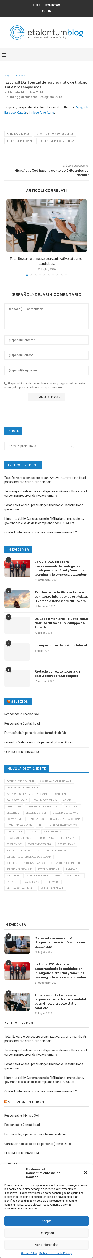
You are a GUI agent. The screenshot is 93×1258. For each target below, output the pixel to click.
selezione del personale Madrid (26, 863)
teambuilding (31, 882)
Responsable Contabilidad (22, 723)
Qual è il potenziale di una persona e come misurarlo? (40, 532)
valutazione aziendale (21, 888)
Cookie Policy (29, 1253)
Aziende (20, 75)
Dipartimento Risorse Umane (54, 133)
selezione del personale (53, 850)
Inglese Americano (41, 112)
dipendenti (72, 806)
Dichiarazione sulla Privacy (55, 1253)
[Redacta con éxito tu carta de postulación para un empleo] (17, 678)
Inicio (36, 5)
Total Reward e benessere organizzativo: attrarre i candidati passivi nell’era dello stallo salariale (61, 1001)
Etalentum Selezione (65, 813)
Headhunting (36, 819)
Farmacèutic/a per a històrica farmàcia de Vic (35, 733)
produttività (46, 838)
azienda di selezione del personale (28, 794)
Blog (7, 75)
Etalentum (52, 5)
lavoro (33, 832)
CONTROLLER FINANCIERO (22, 752)
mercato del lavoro (56, 832)
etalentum (13, 813)
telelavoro (52, 882)
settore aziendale (48, 869)
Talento (11, 882)
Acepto (46, 1221)
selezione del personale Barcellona (29, 857)
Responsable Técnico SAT (22, 714)
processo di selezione (20, 838)
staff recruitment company (43, 875)
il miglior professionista (62, 825)
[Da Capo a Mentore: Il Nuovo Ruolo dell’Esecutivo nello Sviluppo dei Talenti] (17, 625)
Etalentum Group (36, 813)
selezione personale (20, 141)
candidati (61, 794)
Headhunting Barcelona (65, 819)
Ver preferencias (46, 1245)
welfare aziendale (52, 888)
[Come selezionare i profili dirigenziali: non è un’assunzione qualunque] (17, 945)
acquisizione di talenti (20, 781)
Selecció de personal (19, 850)
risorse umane (66, 844)
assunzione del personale (55, 781)
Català (21, 112)
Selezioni (20, 701)
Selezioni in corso (26, 1102)
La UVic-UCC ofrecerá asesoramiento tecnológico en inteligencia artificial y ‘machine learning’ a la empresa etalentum (61, 568)
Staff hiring (14, 875)
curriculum (14, 806)
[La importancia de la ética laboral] (17, 652)
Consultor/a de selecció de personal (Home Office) (38, 742)
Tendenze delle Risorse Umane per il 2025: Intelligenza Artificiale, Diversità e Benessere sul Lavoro (61, 597)
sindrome (71, 869)
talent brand (74, 875)
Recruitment (14, 844)
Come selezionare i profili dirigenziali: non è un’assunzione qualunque (60, 942)
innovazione (14, 832)
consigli (68, 800)
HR (39, 825)
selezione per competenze (58, 141)
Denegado (46, 1233)
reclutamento (68, 838)
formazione (14, 819)
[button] (86, 1173)
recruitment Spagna (39, 844)
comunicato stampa (45, 800)
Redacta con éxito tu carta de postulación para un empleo (57, 674)
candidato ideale (18, 133)
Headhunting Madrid (19, 825)
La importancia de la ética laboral (61, 645)
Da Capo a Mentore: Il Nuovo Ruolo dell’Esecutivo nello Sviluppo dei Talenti (61, 623)
